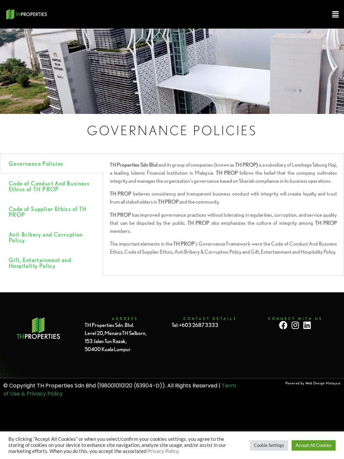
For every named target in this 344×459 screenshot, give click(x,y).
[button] (195, 14)
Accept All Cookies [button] (314, 445)
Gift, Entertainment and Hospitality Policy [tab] (40, 263)
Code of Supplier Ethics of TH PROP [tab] (48, 212)
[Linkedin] (307, 325)
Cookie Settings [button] (269, 445)
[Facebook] (283, 325)
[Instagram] (295, 325)
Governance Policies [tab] (36, 163)
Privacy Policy (162, 451)
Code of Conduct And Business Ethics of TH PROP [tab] (49, 186)
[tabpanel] (223, 210)
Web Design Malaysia (323, 383)
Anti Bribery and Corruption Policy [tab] (46, 237)
